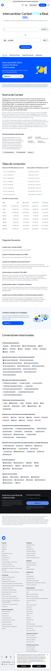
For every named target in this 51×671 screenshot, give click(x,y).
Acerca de (4, 545)
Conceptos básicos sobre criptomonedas (13, 585)
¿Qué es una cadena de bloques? (10, 598)
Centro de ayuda (6, 611)
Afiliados (4, 549)
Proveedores (5, 559)
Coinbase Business (31, 565)
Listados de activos (31, 562)
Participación (29, 576)
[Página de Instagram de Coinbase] (10, 657)
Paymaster (29, 607)
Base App (28, 547)
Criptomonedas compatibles (9, 626)
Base (27, 592)
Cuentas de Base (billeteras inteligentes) (37, 598)
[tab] (4, 55)
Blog (3, 551)
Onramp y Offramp (31, 600)
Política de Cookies (36, 660)
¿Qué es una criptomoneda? (9, 596)
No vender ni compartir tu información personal (12, 569)
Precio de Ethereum (31, 637)
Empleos (4, 547)
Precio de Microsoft (31, 651)
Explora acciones (6, 579)
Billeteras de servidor (32, 594)
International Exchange (32, 580)
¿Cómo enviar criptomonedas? (10, 604)
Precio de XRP (30, 642)
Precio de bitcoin (30, 635)
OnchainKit (29, 609)
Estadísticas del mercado (8, 581)
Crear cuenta (5, 615)
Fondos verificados (31, 585)
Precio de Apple (30, 649)
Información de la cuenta (8, 620)
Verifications (29, 613)
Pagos (28, 567)
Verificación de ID (6, 618)
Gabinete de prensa (7, 553)
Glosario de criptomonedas (9, 590)
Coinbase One (30, 549)
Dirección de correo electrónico (33, 495)
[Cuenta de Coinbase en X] (2, 657)
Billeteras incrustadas (32, 596)
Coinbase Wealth (30, 551)
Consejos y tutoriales (7, 587)
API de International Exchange (34, 626)
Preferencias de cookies (8, 566)
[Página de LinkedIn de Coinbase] (6, 657)
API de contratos (30, 630)
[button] (48, 5)
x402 (27, 602)
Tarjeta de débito (30, 555)
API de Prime (29, 628)
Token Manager (30, 569)
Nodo (27, 615)
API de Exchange (30, 624)
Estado (4, 628)
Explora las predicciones (32, 557)
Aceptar (39, 666)
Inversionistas (5, 557)
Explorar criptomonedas (8, 577)
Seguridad (4, 555)
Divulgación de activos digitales (10, 572)
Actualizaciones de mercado (9, 592)
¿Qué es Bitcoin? (6, 594)
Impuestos (5, 606)
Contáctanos (5, 613)
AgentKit (28, 617)
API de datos (29, 611)
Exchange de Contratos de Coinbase (35, 582)
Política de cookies (7, 564)
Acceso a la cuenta (7, 624)
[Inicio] (2, 5)
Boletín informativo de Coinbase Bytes (12, 583)
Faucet (28, 622)
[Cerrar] (47, 654)
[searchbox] (45, 40)
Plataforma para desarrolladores (35, 590)
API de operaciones (31, 604)
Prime (27, 574)
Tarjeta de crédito (31, 553)
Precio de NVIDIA (30, 647)
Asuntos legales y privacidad (9, 562)
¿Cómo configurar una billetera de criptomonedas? (11, 601)
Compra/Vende (30, 545)
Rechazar (23, 666)
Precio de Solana (30, 639)
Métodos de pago (6, 622)
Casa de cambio (30, 578)
